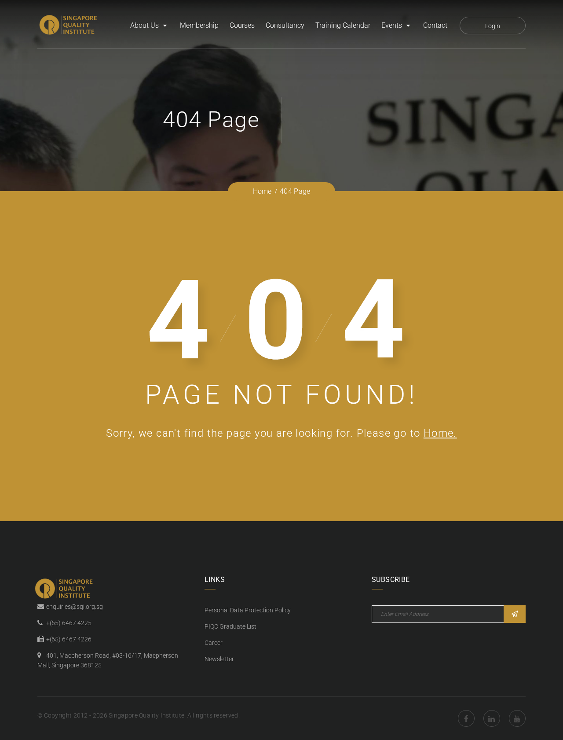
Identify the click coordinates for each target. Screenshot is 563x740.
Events (391, 25)
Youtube (517, 718)
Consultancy (285, 25)
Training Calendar (342, 25)
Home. (440, 433)
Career (214, 642)
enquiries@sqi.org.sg (74, 606)
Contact (435, 25)
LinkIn (491, 718)
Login (492, 25)
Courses (242, 25)
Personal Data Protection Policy (248, 610)
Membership (199, 25)
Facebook (466, 718)
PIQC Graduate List (230, 626)
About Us (144, 25)
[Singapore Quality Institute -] (69, 25)
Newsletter (219, 659)
